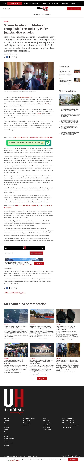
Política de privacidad (14, 460)
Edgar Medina (70, 339)
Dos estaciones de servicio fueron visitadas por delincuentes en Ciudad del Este (41, 361)
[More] (39, 3)
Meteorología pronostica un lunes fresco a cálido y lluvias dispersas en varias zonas (69, 127)
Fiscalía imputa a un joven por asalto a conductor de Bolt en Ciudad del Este (66, 328)
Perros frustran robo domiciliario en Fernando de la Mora (15, 327)
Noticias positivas (46, 14)
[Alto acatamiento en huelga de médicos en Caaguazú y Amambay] (42, 316)
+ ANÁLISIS (45, 3)
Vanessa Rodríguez (70, 371)
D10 (50, 3)
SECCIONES (35, 3)
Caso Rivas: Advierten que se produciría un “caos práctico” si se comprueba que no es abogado (70, 115)
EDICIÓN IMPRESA (74, 9)
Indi (47, 104)
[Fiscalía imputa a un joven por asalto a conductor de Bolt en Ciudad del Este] (68, 316)
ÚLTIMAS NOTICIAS (14, 3)
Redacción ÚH (70, 75)
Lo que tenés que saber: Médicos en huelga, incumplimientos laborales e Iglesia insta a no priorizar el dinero (69, 121)
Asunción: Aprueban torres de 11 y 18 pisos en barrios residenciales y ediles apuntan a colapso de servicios (70, 109)
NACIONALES (27, 3)
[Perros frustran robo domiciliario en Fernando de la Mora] (16, 316)
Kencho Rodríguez (25, 97)
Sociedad (61, 70)
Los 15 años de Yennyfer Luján (64, 72)
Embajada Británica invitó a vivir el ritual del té (65, 81)
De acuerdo (73, 459)
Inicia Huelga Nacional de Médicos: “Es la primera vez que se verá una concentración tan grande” (70, 133)
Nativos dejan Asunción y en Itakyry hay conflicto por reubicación (33, 137)
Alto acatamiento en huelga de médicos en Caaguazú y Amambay (41, 327)
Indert (39, 113)
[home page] (42, 9)
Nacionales (6, 21)
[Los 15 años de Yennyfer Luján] (77, 71)
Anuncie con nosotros (29, 418)
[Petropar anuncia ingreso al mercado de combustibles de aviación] (16, 350)
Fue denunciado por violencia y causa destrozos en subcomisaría (67, 361)
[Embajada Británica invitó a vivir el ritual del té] (77, 80)
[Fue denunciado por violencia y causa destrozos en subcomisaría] (68, 350)
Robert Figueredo (44, 338)
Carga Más (42, 379)
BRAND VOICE (73, 3)
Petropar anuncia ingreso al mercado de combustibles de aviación (13, 361)
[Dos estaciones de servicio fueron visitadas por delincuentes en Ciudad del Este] (42, 350)
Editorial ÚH (36, 14)
